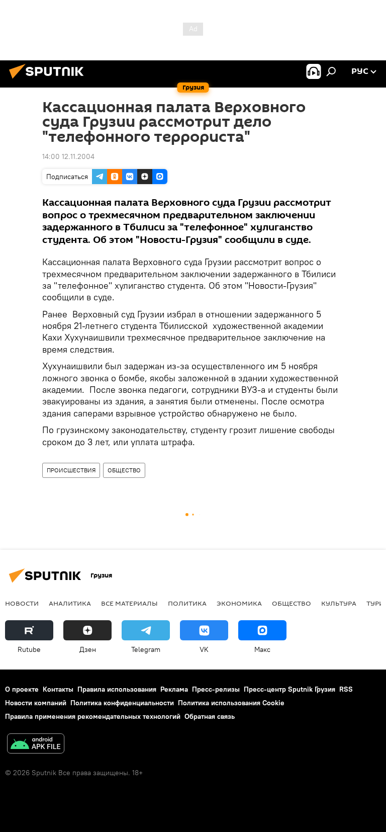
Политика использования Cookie (231, 702)
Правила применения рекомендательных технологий (92, 716)
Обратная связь (209, 716)
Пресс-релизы (216, 689)
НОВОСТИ (22, 603)
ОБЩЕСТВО (124, 470)
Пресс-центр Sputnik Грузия (289, 689)
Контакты (58, 689)
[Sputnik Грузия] (49, 80)
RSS (346, 689)
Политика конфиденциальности (122, 702)
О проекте (22, 689)
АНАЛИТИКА (70, 603)
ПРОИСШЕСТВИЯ (71, 470)
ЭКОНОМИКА (239, 603)
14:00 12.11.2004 (68, 156)
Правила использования (116, 689)
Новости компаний (35, 702)
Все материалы (129, 603)
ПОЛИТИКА (187, 603)
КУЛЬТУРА (338, 603)
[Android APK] (36, 744)
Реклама (174, 689)
